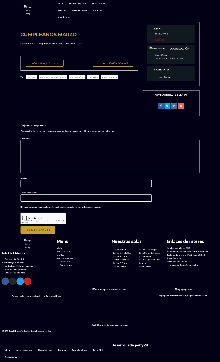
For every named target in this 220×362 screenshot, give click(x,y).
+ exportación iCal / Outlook (113, 63)
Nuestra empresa (77, 3)
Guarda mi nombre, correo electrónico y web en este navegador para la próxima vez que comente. (62, 207)
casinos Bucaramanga (53, 77)
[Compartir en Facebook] (161, 106)
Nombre (24, 178)
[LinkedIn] (174, 106)
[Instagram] (12, 281)
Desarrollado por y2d (129, 345)
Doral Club (98, 10)
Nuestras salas (99, 3)
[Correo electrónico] (181, 106)
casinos (31, 77)
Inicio (60, 3)
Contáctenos (64, 17)
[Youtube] (27, 281)
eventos (93, 77)
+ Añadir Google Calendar (44, 63)
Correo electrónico (29, 192)
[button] (167, 10)
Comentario (26, 138)
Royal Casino (109, 77)
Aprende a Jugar (79, 10)
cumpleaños (77, 77)
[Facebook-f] (5, 281)
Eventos (62, 10)
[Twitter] (20, 281)
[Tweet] (167, 106)
